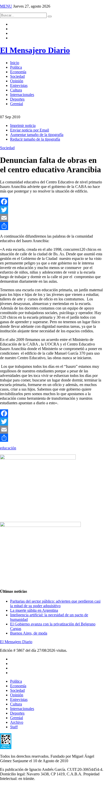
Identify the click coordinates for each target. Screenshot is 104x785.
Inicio (14, 63)
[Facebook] (52, 202)
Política (16, 67)
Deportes (17, 99)
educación (8, 448)
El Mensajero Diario (35, 50)
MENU (6, 6)
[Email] (52, 218)
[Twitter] (52, 210)
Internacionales (22, 94)
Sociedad (17, 76)
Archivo (16, 722)
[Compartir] (52, 226)
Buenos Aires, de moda (28, 633)
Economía (18, 72)
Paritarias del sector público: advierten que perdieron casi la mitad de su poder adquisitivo (55, 603)
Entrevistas (19, 85)
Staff (14, 727)
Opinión (16, 81)
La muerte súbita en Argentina (34, 610)
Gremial (16, 104)
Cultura (16, 90)
